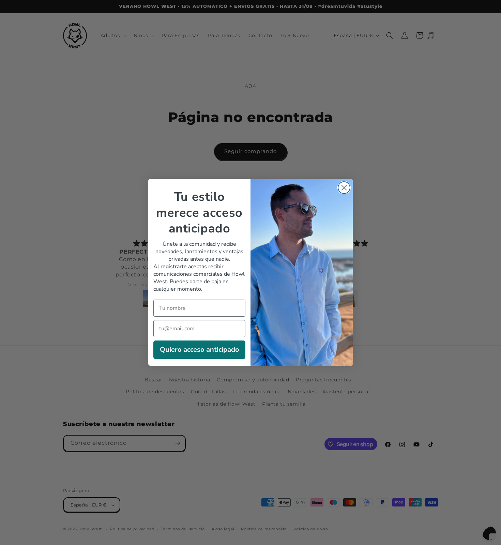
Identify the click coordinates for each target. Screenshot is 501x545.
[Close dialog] (344, 188)
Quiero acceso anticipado (199, 349)
